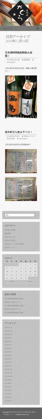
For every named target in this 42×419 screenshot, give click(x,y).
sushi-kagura (23, 138)
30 (26, 278)
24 (30, 275)
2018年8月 (8, 341)
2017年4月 (8, 397)
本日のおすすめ (9, 237)
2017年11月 (8, 373)
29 (21, 278)
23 (26, 275)
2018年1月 (8, 366)
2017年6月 (8, 390)
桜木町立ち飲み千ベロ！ (19, 132)
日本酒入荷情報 (9, 230)
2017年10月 (8, 376)
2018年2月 (8, 362)
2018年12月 (8, 327)
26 (7, 278)
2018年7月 (8, 345)
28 (16, 278)
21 (16, 275)
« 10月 (12, 281)
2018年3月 (8, 359)
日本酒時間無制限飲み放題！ (14, 299)
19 (7, 275)
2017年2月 (8, 401)
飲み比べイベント (10, 247)
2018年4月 (8, 355)
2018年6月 (8, 348)
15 (21, 271)
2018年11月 (8, 331)
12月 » (30, 281)
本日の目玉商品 (9, 240)
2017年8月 (8, 383)
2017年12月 (8, 369)
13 (11, 271)
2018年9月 (8, 338)
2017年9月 (8, 380)
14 (16, 271)
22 (21, 275)
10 (30, 268)
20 (11, 275)
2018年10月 (8, 334)
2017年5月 (8, 394)
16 (26, 271)
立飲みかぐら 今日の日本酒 (14, 244)
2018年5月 (8, 352)
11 (35, 268)
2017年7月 (8, 387)
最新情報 (27, 60)
